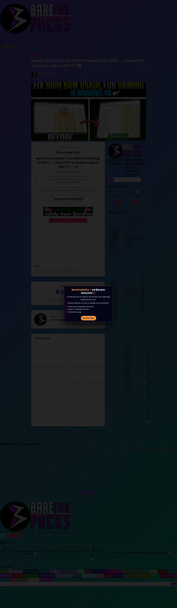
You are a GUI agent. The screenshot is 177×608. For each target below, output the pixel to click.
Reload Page (88, 318)
